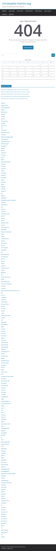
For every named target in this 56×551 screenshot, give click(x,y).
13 (25, 70)
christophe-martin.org (16, 3)
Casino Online (29, 11)
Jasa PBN (11, 14)
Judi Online (12, 11)
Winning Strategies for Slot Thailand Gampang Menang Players (15, 96)
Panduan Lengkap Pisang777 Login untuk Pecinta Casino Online (15, 91)
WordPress (10, 548)
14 (33, 70)
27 (25, 75)
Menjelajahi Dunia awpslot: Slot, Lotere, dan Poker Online (14, 98)
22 (41, 72)
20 (25, 72)
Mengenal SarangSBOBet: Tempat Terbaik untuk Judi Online (15, 89)
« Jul (2, 81)
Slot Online (20, 11)
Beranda (4, 11)
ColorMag (3, 548)
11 (10, 70)
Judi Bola (4, 14)
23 (48, 72)
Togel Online (47, 11)
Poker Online (38, 11)
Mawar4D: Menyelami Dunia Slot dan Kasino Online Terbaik (14, 94)
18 (10, 72)
